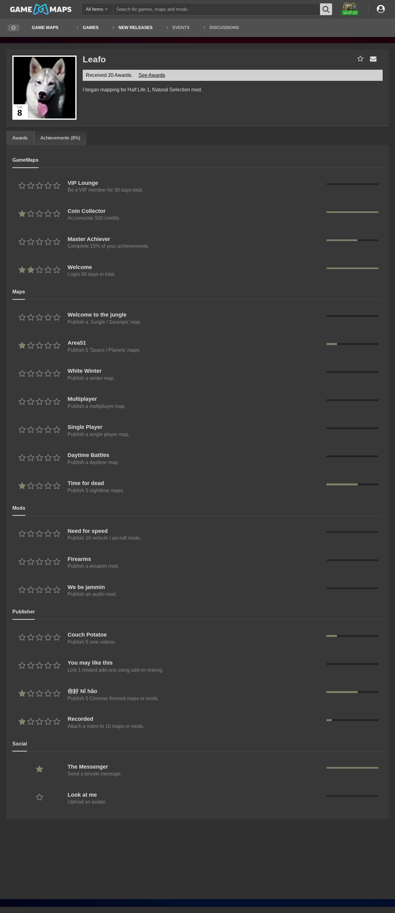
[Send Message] (371, 59)
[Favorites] (13, 27)
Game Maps (45, 27)
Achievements (60, 137)
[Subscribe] (359, 59)
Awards (20, 137)
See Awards (152, 75)
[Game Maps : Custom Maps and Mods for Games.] (41, 8)
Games (90, 27)
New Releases (135, 27)
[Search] (326, 9)
